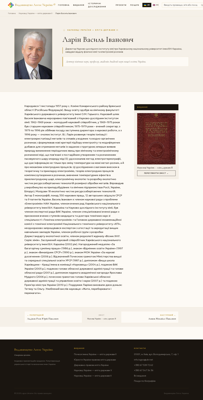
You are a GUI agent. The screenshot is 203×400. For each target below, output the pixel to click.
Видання (78, 5)
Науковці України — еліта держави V (93, 370)
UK (147, 5)
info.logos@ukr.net (143, 359)
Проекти (121, 5)
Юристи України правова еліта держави (95, 359)
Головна (63, 5)
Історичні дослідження (97, 5)
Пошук (134, 5)
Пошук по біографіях (145, 381)
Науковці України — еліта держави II (35, 13)
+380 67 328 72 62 (143, 365)
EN (156, 5)
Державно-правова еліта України (91, 365)
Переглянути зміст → (156, 173)
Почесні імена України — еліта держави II (95, 354)
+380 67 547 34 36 (143, 370)
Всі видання (140, 375)
